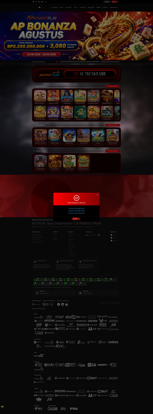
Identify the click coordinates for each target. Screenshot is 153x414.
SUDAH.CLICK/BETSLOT (76, 208)
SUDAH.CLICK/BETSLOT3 (76, 213)
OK (76, 218)
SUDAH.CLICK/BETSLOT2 (76, 211)
